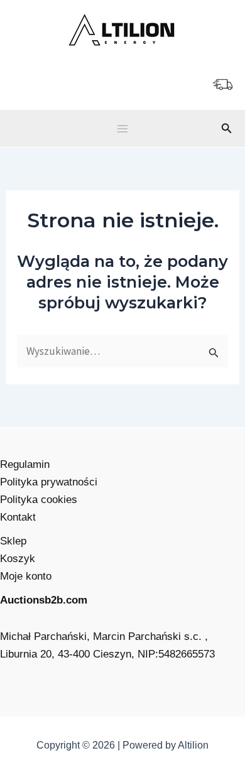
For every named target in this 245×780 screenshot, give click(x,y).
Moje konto (26, 576)
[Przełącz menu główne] (122, 129)
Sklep (13, 541)
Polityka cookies (38, 500)
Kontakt (18, 517)
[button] (226, 129)
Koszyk (17, 559)
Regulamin (25, 464)
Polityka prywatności (48, 482)
